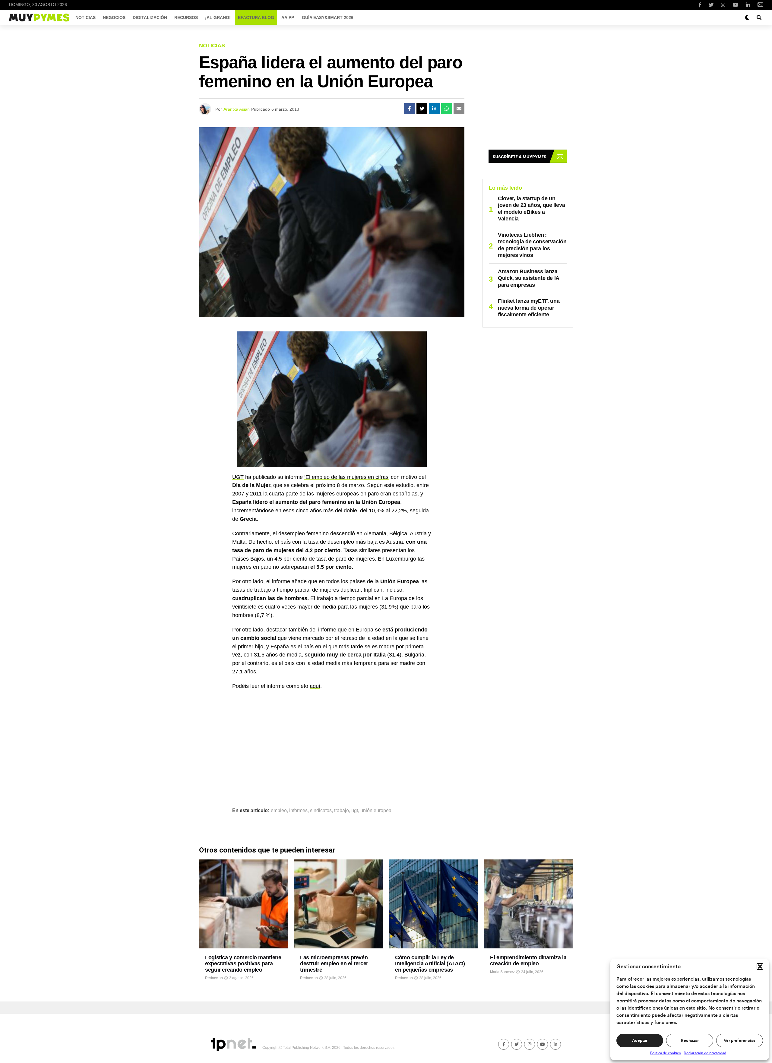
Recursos (186, 17)
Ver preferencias (739, 1041)
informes (298, 810)
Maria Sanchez (502, 972)
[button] (760, 966)
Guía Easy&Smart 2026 (327, 17)
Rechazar (690, 1041)
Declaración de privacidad (705, 1053)
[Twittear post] (421, 108)
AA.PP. (288, 17)
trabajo (341, 810)
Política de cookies (665, 1053)
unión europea (375, 810)
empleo (279, 810)
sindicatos (321, 810)
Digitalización (150, 17)
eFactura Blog (256, 17)
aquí (315, 686)
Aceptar (639, 1041)
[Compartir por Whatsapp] (446, 108)
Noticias (85, 17)
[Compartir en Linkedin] (434, 108)
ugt (354, 810)
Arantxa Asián (236, 109)
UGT (238, 477)
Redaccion (214, 978)
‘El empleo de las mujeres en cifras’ (346, 477)
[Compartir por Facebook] (409, 108)
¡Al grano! (218, 17)
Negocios (114, 17)
